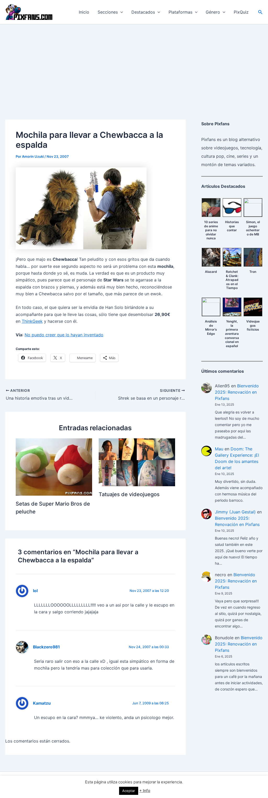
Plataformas (180, 12)
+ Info (144, 790)
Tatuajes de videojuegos (129, 494)
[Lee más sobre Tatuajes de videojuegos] (137, 462)
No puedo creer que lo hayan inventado (64, 334)
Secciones (108, 12)
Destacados (143, 12)
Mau (219, 448)
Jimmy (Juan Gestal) (235, 511)
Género (213, 12)
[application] (120, 12)
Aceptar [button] (128, 791)
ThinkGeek (32, 321)
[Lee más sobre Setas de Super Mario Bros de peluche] (54, 466)
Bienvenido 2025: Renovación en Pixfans (237, 392)
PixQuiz (241, 12)
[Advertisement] (134, 63)
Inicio (84, 12)
